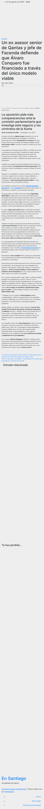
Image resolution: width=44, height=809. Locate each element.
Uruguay (5, 549)
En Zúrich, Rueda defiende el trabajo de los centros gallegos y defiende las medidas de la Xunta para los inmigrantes (10, 404)
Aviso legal (36, 801)
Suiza (11, 376)
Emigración (7, 374)
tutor (16, 188)
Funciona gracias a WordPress (14, 789)
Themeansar (9, 792)
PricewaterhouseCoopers (29, 248)
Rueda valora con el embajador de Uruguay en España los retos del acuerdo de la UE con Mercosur (8, 571)
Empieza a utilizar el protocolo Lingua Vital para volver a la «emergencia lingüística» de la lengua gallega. (11, 457)
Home (38, 797)
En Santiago (14, 778)
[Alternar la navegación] (39, 34)
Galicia (4, 39)
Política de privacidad (32, 805)
